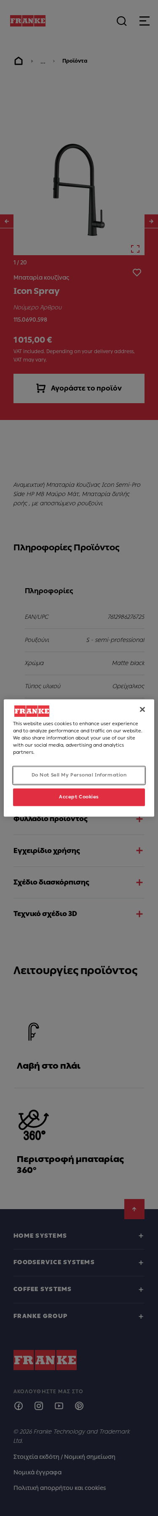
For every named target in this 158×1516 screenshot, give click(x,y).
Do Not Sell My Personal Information (79, 775)
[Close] (142, 709)
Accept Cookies (79, 797)
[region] (79, 757)
